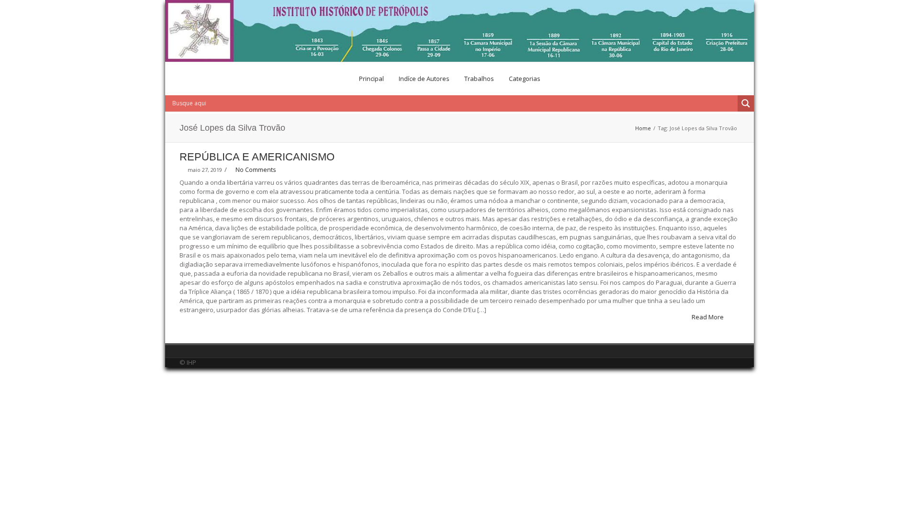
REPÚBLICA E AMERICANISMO (257, 157)
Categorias (524, 78)
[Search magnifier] (746, 103)
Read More (708, 317)
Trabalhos (479, 78)
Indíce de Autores (424, 78)
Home (643, 128)
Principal (371, 78)
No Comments (255, 169)
